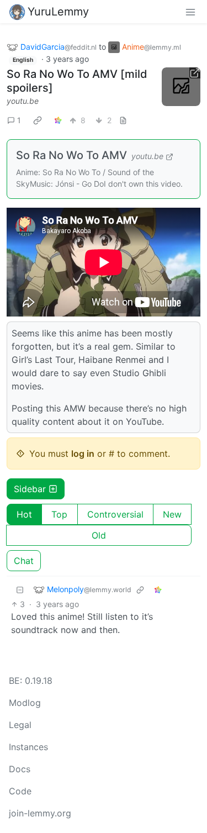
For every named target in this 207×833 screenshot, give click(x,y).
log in (82, 453)
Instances (28, 746)
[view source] (123, 120)
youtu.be (23, 101)
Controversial (115, 514)
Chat (24, 560)
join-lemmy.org (40, 813)
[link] (37, 119)
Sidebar (30, 488)
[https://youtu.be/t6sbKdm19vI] (181, 86)
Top (59, 514)
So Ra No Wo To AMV (71, 155)
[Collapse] (20, 589)
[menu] (190, 11)
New (172, 514)
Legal (20, 724)
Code (20, 791)
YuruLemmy (58, 11)
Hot (24, 514)
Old (99, 535)
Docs (19, 768)
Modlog (25, 702)
